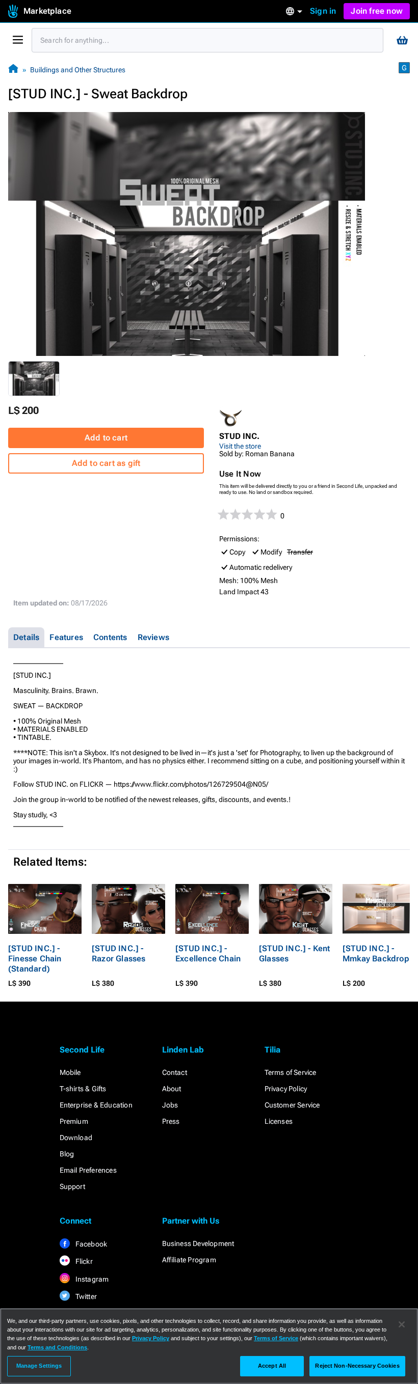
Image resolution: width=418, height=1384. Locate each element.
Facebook (91, 1244)
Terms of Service (291, 1072)
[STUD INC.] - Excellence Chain (208, 953)
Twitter (85, 1296)
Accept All (272, 1366)
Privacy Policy (286, 1089)
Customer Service (292, 1105)
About (171, 1089)
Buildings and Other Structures (77, 70)
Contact (174, 1072)
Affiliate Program (189, 1260)
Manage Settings (39, 1366)
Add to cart (106, 437)
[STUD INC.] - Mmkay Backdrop (376, 953)
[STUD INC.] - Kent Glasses (294, 953)
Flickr (83, 1261)
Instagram (91, 1279)
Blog (67, 1154)
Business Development (198, 1243)
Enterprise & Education (96, 1105)
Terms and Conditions (57, 1347)
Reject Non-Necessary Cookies (357, 1366)
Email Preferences (88, 1170)
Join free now (377, 11)
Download (76, 1137)
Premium (74, 1121)
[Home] (13, 69)
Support (72, 1186)
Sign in (323, 11)
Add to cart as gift (106, 463)
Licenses (279, 1121)
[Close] (401, 1324)
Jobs (170, 1105)
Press (171, 1121)
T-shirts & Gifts (83, 1089)
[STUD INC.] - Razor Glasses (119, 953)
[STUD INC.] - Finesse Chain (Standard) (35, 959)
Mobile (70, 1072)
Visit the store (240, 446)
